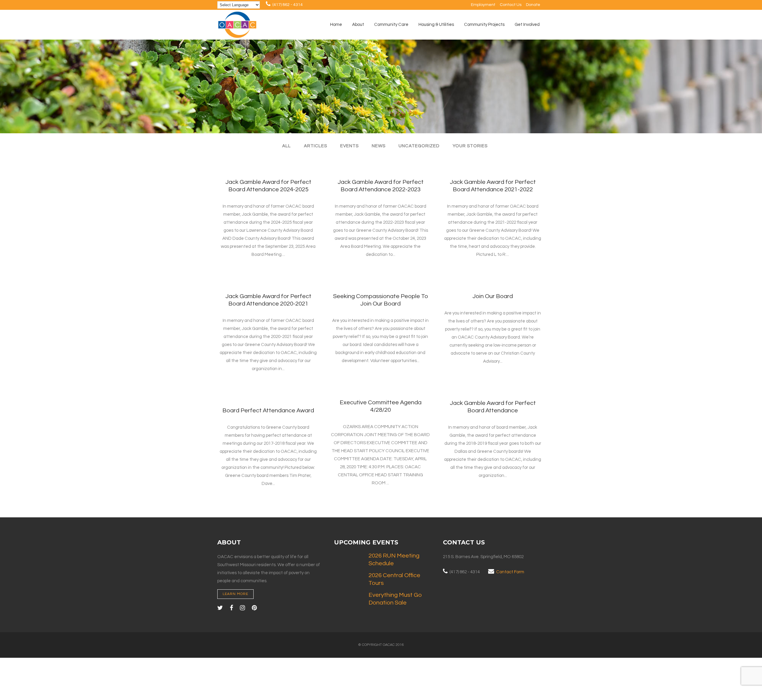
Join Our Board (492, 296)
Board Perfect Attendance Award (268, 411)
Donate (533, 5)
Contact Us (510, 5)
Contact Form (510, 572)
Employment (483, 5)
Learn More (235, 594)
